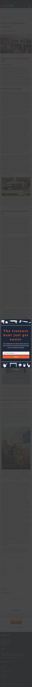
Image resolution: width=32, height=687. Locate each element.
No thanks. (16, 369)
